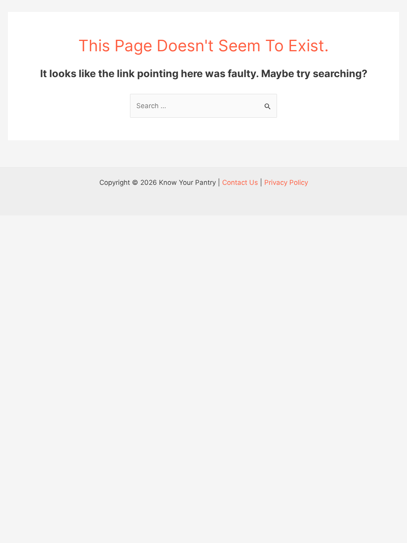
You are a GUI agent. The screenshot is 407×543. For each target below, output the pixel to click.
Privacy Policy (286, 182)
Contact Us (240, 182)
